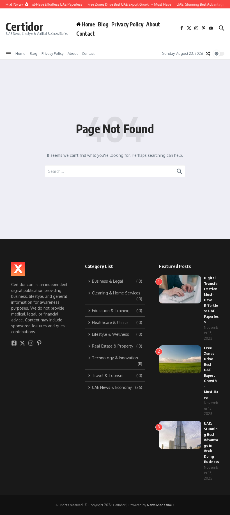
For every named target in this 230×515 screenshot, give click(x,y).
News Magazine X (160, 505)
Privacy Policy (127, 24)
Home (20, 53)
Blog (103, 24)
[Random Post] (208, 53)
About (153, 24)
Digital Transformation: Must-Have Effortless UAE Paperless (211, 300)
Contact (85, 33)
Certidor (24, 26)
